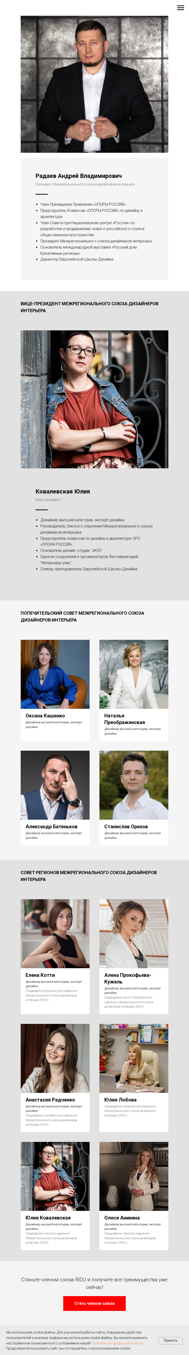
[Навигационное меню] (180, 7)
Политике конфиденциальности (117, 1343)
